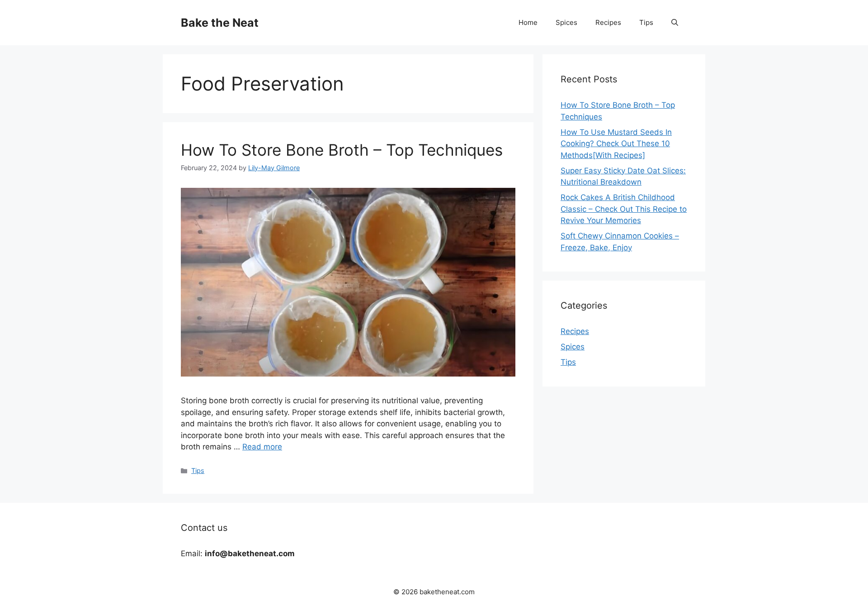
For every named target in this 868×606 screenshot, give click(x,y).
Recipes (608, 22)
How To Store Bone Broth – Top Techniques (342, 149)
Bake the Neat (220, 22)
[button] (674, 22)
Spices (566, 22)
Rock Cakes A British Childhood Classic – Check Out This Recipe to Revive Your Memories (624, 209)
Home (528, 22)
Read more (262, 446)
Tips (646, 22)
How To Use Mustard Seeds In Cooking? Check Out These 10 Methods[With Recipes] (616, 144)
